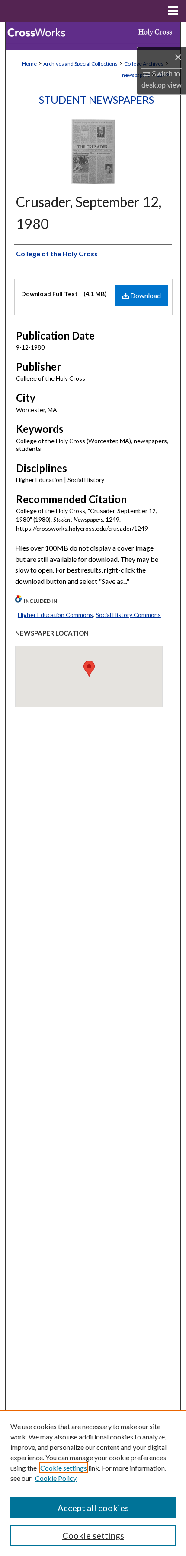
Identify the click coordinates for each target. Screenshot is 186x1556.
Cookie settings (63, 1468)
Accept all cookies (93, 1507)
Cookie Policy (56, 1478)
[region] (93, 1483)
